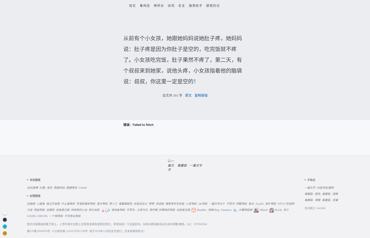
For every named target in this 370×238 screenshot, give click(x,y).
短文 (132, 5)
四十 (286, 210)
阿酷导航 (241, 203)
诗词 (171, 5)
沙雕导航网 (245, 210)
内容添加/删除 (325, 187)
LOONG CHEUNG (37, 216)
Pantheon (226, 210)
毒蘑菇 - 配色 (312, 194)
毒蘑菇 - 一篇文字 (189, 165)
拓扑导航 (270, 203)
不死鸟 (230, 203)
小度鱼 (41, 203)
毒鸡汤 (145, 5)
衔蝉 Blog (213, 210)
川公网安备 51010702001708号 (70, 231)
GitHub (83, 187)
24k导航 (202, 203)
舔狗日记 (213, 5)
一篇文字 (309, 187)
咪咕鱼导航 (118, 210)
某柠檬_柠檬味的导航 (162, 210)
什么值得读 (68, 203)
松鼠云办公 (140, 203)
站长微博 (32, 187)
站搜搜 (31, 203)
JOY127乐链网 (286, 203)
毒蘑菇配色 (125, 203)
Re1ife (278, 210)
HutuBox (202, 210)
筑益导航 (39, 210)
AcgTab (259, 203)
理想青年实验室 (174, 203)
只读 (29, 210)
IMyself (264, 210)
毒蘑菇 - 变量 (330, 200)
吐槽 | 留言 (45, 187)
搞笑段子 (195, 5)
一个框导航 (56, 216)
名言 (181, 5)
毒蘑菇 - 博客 (312, 200)
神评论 (159, 5)
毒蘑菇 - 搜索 (330, 194)
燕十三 (113, 203)
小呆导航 (191, 203)
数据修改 (71, 187)
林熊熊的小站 (79, 210)
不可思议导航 (72, 216)
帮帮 (151, 203)
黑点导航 (102, 203)
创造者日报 (62, 210)
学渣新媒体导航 (85, 203)
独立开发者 (53, 203)
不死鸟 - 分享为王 (137, 210)
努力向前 (94, 210)
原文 (188, 95)
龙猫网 (50, 210)
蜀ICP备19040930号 (39, 231)
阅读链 (160, 203)
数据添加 (59, 187)
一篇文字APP (217, 203)
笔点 (251, 203)
